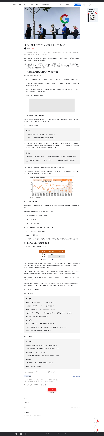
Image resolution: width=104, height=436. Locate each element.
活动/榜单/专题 (45, 4)
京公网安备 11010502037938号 (70, 433)
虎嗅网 (48, 433)
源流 (32, 4)
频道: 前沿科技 (76, 376)
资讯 (20, 4)
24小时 (26, 4)
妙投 (60, 4)
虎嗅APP (45, 385)
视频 (37, 4)
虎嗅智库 (67, 4)
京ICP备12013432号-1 (55, 433)
